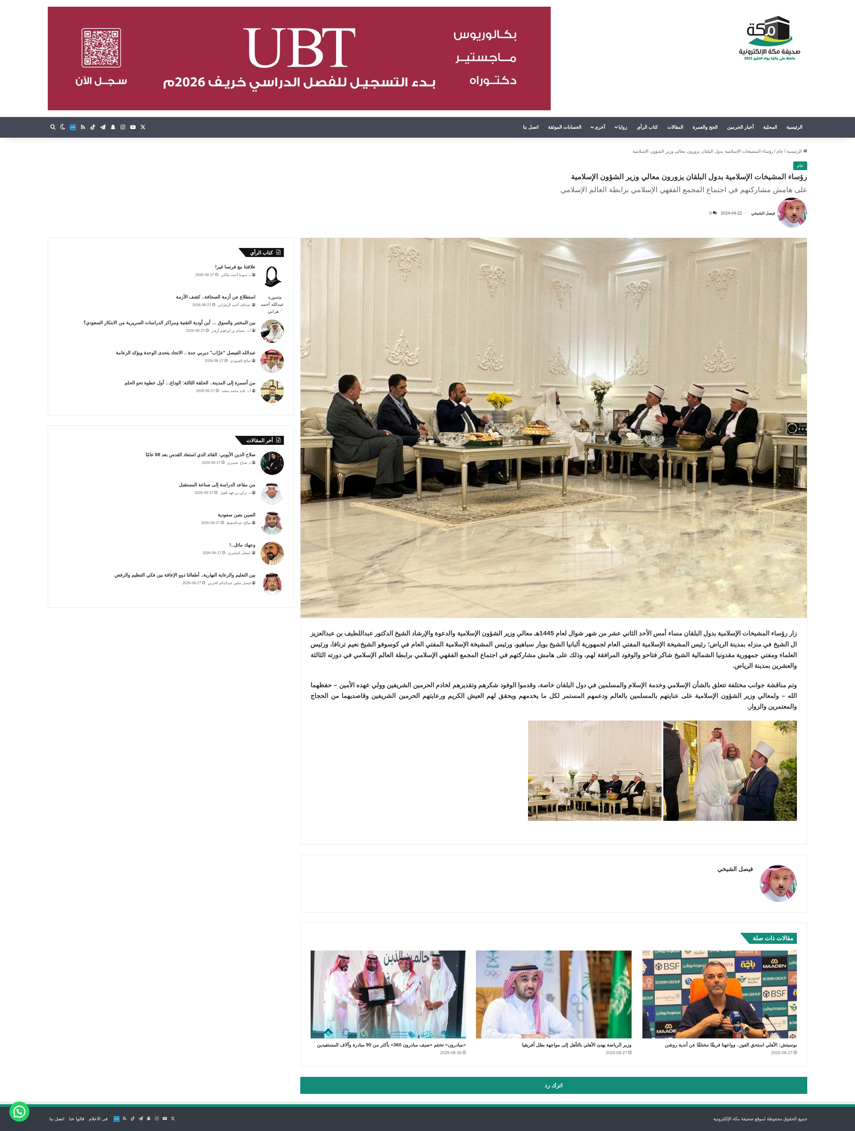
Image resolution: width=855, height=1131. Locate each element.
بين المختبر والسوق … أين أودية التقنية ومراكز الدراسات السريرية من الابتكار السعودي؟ (169, 322)
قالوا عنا (76, 1118)
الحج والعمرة (705, 127)
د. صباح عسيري (239, 463)
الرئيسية (795, 127)
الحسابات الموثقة (564, 127)
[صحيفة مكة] (769, 38)
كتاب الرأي (647, 127)
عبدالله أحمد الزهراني (234, 305)
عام (780, 151)
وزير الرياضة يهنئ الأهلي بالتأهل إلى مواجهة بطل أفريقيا (577, 1044)
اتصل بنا (531, 127)
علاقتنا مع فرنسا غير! (235, 266)
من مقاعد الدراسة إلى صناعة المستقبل (217, 484)
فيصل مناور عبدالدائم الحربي (229, 583)
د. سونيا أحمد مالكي (236, 275)
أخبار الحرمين (740, 127)
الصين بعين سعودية (236, 514)
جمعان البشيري (239, 553)
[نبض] (73, 127)
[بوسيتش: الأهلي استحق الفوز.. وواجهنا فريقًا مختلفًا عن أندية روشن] (719, 994)
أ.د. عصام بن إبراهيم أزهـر (231, 331)
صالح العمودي (240, 361)
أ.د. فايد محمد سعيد (236, 391)
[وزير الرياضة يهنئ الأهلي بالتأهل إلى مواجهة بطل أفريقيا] (553, 994)
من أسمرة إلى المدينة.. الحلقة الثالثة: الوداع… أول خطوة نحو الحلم (190, 382)
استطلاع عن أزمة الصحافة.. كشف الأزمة (215, 296)
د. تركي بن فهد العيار (235, 493)
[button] (19, 1112)
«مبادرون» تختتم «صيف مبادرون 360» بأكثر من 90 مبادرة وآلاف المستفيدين (391, 1044)
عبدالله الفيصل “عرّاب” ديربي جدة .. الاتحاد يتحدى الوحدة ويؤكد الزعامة (185, 352)
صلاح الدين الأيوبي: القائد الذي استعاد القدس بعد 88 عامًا (200, 454)
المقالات (675, 127)
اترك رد (554, 1085)
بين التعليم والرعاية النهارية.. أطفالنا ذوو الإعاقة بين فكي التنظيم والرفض (185, 575)
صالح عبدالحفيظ (238, 523)
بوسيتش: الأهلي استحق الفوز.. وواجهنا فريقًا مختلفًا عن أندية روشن (731, 1044)
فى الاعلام (98, 1118)
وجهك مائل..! (242, 544)
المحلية (770, 127)
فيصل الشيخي (763, 213)
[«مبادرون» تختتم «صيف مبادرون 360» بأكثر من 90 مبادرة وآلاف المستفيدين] (388, 994)
